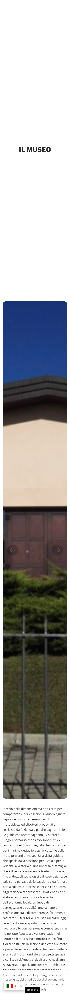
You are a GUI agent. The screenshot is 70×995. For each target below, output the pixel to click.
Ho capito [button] (32, 989)
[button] (57, 550)
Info (43, 989)
